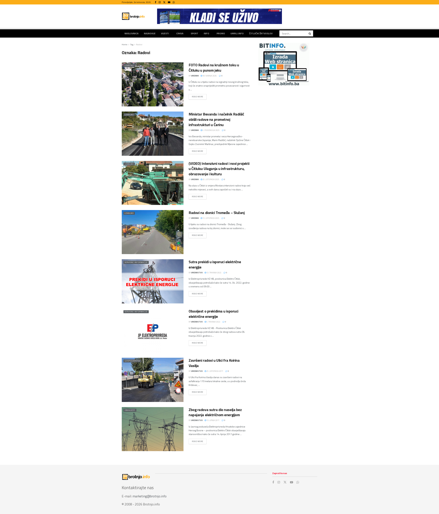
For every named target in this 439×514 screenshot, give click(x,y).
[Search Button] (310, 33)
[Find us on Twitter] (164, 2)
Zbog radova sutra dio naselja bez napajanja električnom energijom (215, 412)
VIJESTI (165, 33)
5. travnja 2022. (213, 321)
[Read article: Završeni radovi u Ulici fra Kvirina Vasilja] (152, 380)
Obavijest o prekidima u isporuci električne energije (213, 313)
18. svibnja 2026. (209, 75)
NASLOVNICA (131, 33)
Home (124, 44)
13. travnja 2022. (214, 272)
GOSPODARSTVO (132, 360)
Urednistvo (197, 272)
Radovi (139, 44)
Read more (199, 96)
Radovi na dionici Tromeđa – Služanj (217, 213)
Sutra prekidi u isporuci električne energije (215, 264)
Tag (131, 44)
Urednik (195, 75)
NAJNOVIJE (150, 33)
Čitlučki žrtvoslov (260, 33)
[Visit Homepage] (133, 16)
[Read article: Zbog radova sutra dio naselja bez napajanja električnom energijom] (152, 429)
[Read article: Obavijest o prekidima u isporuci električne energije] (152, 331)
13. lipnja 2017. (213, 420)
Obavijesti (129, 410)
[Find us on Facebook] (155, 2)
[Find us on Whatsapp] (174, 2)
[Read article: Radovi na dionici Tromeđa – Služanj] (152, 232)
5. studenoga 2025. (211, 130)
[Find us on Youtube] (169, 2)
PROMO (221, 33)
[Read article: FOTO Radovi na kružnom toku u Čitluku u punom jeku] (152, 84)
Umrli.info (237, 33)
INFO (206, 33)
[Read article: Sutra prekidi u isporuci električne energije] (152, 281)
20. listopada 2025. (211, 179)
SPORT (194, 33)
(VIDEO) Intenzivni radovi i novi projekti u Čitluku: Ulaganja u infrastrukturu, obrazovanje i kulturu (219, 169)
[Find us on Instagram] (160, 2)
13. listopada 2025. (211, 218)
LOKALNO (129, 65)
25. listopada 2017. (215, 371)
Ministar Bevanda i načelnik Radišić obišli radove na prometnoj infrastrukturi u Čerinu (216, 119)
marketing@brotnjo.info (150, 496)
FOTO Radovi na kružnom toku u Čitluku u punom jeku (214, 67)
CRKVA (179, 33)
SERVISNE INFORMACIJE (136, 262)
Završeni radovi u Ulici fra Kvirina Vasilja (214, 363)
